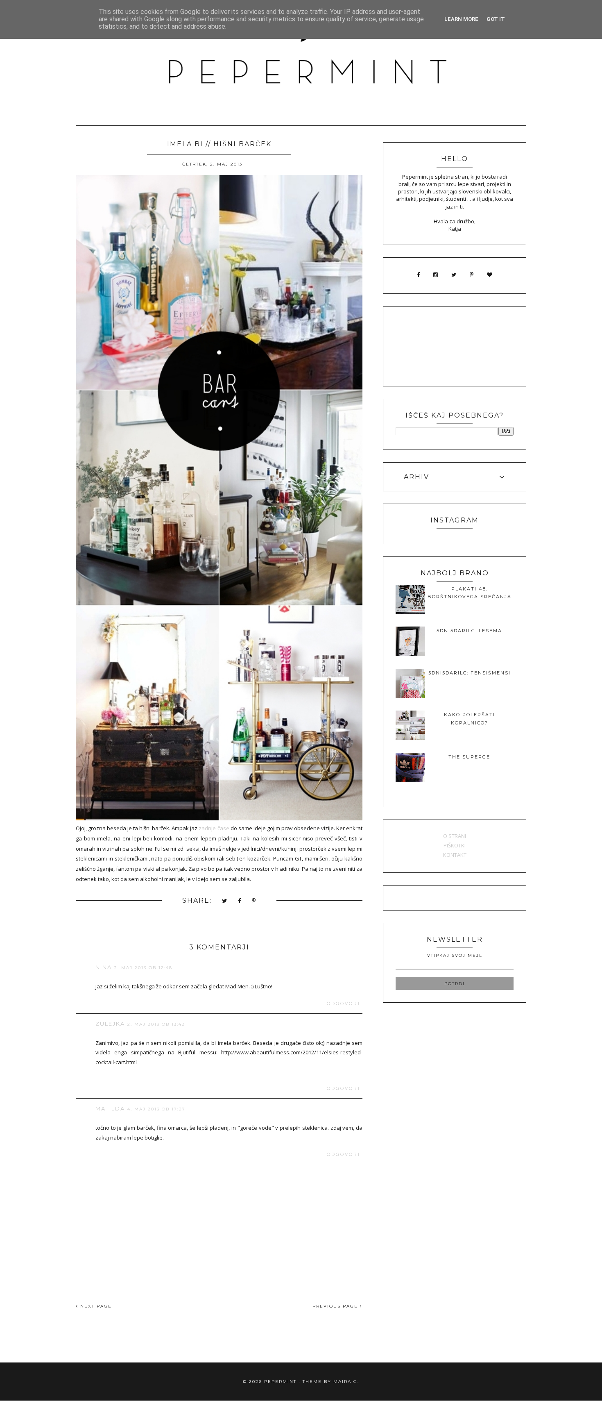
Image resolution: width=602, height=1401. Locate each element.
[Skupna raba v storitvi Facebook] (240, 901)
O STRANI (454, 836)
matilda (110, 1108)
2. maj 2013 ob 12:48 (143, 967)
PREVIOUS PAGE (336, 1306)
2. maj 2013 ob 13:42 (156, 1024)
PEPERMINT (280, 1381)
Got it (496, 19)
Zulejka (110, 1023)
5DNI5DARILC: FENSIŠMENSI (469, 673)
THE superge (469, 757)
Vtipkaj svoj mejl (454, 955)
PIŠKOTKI (455, 845)
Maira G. (346, 1381)
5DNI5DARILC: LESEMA (469, 631)
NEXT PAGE (95, 1306)
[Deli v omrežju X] (225, 901)
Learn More (461, 19)
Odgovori (343, 1003)
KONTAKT (454, 854)
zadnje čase (214, 828)
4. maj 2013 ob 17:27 (156, 1109)
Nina (103, 967)
